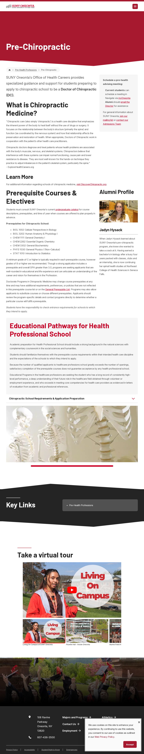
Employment (70, 730)
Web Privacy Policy (104, 736)
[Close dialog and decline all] (139, 720)
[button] (44, 632)
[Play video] (72, 590)
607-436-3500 (46, 737)
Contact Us (69, 724)
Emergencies (71, 750)
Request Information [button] (115, 699)
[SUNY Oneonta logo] (20, 6)
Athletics (107, 717)
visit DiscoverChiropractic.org (91, 184)
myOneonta (124, 98)
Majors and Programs (75, 717)
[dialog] (113, 735)
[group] (72, 632)
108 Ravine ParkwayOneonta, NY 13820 (44, 724)
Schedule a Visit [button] (67, 699)
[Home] (9, 70)
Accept (130, 744)
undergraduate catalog (66, 209)
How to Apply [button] (20, 699)
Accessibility (29, 750)
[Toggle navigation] (135, 6)
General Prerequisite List (57, 289)
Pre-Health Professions (26, 70)
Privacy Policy (12, 750)
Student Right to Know (50, 750)
